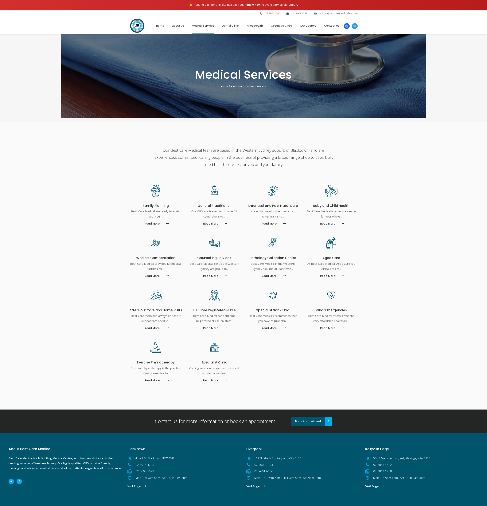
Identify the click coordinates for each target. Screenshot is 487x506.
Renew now (252, 4)
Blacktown (237, 86)
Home (224, 86)
